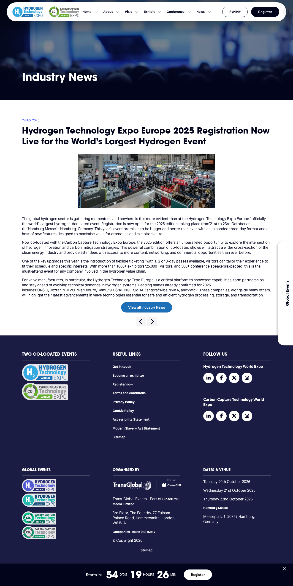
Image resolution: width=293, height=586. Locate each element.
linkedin (208, 378)
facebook (221, 378)
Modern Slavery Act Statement (136, 428)
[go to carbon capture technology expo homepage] (64, 12)
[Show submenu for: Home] (96, 11)
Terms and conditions (129, 393)
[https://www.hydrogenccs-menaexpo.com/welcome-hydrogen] (39, 491)
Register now (123, 384)
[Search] (288, 12)
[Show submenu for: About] (117, 11)
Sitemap (119, 437)
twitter (234, 378)
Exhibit (235, 12)
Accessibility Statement (131, 419)
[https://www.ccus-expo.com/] (39, 538)
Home (86, 12)
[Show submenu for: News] (209, 11)
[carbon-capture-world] (45, 399)
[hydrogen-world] (45, 380)
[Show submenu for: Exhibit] (159, 11)
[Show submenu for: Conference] (189, 11)
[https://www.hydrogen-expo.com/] (39, 505)
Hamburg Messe (215, 508)
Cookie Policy (123, 411)
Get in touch (122, 367)
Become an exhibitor (128, 376)
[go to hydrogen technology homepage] (27, 12)
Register (265, 12)
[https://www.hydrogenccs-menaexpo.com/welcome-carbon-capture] (39, 523)
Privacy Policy (124, 402)
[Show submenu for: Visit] (136, 11)
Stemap (146, 550)
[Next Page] (152, 321)
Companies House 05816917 (134, 532)
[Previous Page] (141, 321)
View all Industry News (146, 307)
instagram (247, 378)
